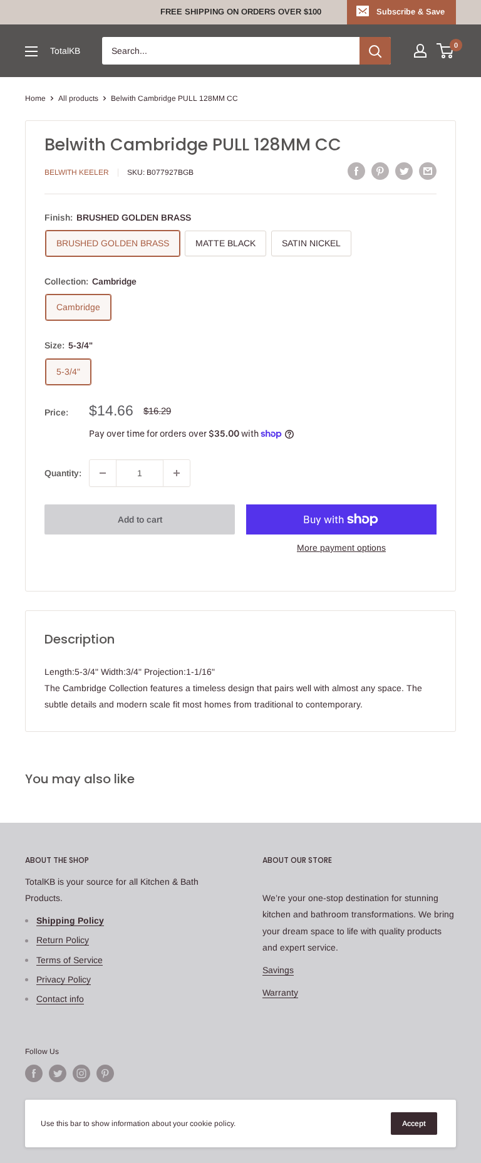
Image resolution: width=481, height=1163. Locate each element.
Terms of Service (69, 960)
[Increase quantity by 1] (176, 473)
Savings (278, 970)
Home (35, 98)
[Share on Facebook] (356, 170)
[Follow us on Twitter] (57, 1073)
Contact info (60, 999)
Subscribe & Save (410, 11)
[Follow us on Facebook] (34, 1073)
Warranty (280, 993)
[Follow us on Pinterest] (105, 1073)
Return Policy (62, 940)
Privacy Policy (63, 979)
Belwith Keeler (76, 172)
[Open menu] (31, 51)
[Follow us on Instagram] (81, 1073)
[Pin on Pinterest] (380, 170)
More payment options (341, 548)
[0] (445, 50)
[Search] (375, 51)
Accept (414, 1123)
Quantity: (62, 473)
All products (78, 98)
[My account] (420, 51)
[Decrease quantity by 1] (103, 473)
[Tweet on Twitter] (404, 170)
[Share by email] (428, 170)
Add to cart (140, 519)
